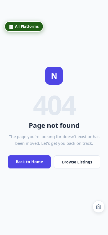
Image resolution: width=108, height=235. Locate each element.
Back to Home (29, 161)
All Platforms (24, 26)
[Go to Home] (98, 206)
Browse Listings (77, 162)
